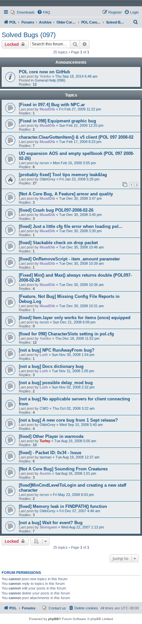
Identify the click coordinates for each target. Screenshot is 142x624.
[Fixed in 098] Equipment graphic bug (57, 120)
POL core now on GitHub (44, 71)
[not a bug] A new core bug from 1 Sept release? (68, 420)
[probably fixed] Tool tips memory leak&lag (63, 174)
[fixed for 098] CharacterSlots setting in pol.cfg (66, 333)
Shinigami (48, 527)
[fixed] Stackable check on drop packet (58, 242)
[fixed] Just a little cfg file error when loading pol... (71, 226)
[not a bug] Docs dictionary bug (51, 366)
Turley (45, 441)
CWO (44, 408)
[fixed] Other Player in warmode (51, 436)
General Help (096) (50, 80)
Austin (45, 473)
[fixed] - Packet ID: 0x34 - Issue (50, 452)
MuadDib (47, 109)
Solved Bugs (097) (29, 34)
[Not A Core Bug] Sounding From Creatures (63, 468)
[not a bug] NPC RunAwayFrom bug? (56, 350)
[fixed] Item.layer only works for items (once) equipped (74, 317)
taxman (46, 457)
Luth (44, 355)
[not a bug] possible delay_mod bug (56, 382)
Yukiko (45, 76)
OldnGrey (47, 179)
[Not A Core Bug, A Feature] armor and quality (66, 193)
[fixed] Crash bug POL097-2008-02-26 (56, 210)
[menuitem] (23, 12)
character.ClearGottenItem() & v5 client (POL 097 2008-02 (76, 137)
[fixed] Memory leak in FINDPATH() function (63, 506)
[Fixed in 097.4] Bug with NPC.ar (52, 104)
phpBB (53, 619)
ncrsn (44, 163)
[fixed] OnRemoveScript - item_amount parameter (69, 258)
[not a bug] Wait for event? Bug (51, 522)
